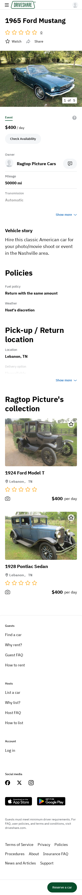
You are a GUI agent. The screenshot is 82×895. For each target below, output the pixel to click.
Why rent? (13, 644)
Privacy (44, 844)
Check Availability (23, 139)
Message (70, 164)
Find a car (13, 634)
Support (46, 863)
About (34, 853)
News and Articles (20, 863)
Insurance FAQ (55, 853)
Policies (61, 844)
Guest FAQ (14, 654)
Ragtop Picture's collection (34, 404)
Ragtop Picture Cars (36, 163)
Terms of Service (19, 844)
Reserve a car (62, 887)
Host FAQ (13, 712)
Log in (10, 750)
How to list (14, 722)
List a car (12, 692)
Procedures (15, 853)
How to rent (15, 665)
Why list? (12, 702)
